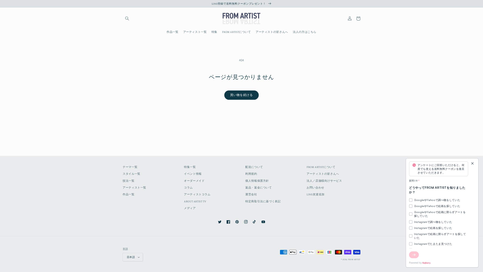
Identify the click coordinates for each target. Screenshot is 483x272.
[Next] (414, 254)
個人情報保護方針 (257, 180)
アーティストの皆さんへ (323, 173)
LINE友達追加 (316, 194)
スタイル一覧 (131, 173)
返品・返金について (258, 187)
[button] (127, 18)
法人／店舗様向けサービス (324, 180)
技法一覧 (129, 180)
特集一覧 (190, 166)
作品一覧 (129, 194)
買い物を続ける (241, 95)
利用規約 (251, 173)
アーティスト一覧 (134, 187)
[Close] (472, 164)
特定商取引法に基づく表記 (263, 201)
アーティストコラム (197, 194)
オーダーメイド (194, 180)
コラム (188, 187)
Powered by (415, 262)
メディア (190, 208)
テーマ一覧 (130, 166)
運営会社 (251, 194)
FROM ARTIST (354, 259)
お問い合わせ (315, 187)
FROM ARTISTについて (321, 166)
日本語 (131, 257)
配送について (254, 166)
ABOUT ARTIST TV (195, 201)
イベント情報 (193, 173)
